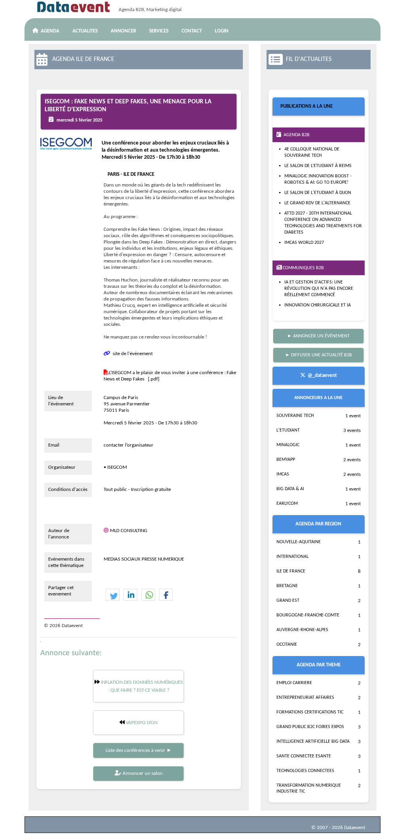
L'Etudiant (288, 430)
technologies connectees (305, 770)
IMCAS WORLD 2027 (304, 242)
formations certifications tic (309, 712)
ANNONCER (123, 31)
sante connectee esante (303, 756)
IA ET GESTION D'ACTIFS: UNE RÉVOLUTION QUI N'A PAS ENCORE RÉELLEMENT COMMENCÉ (318, 288)
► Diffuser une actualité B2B (318, 355)
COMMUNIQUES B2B (303, 268)
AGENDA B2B (295, 135)
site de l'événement (131, 353)
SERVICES (158, 31)
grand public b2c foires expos (310, 727)
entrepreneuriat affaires (305, 697)
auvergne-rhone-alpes (302, 630)
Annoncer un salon (142, 773)
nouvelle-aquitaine (298, 542)
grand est (287, 600)
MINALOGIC (287, 445)
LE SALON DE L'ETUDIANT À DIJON (317, 192)
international (292, 556)
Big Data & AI (290, 489)
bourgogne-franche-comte (307, 615)
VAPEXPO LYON (141, 722)
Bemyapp (285, 459)
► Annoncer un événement (318, 336)
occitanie (286, 644)
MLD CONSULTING (128, 530)
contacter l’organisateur (128, 445)
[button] (112, 595)
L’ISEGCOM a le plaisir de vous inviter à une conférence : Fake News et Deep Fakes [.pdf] (170, 376)
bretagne (287, 586)
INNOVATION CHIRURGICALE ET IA (317, 305)
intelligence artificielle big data (313, 741)
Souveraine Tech (295, 415)
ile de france (290, 571)
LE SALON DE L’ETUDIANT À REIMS (318, 166)
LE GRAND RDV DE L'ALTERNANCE (317, 203)
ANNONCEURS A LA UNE (318, 398)
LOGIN (222, 31)
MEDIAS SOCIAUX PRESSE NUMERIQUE (144, 559)
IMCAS (282, 474)
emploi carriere (294, 683)
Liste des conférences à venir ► (139, 750)
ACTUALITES (85, 31)
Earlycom (287, 503)
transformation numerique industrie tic (308, 788)
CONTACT (192, 31)
